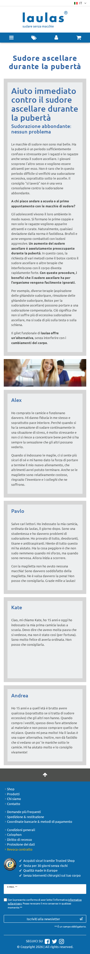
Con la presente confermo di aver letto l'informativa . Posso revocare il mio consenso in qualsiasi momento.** (45, 903)
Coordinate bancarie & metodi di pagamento (39, 821)
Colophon (14, 834)
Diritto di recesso (19, 839)
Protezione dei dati (21, 844)
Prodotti (13, 794)
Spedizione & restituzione (25, 817)
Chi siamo (14, 799)
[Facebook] (47, 941)
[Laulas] (45, 19)
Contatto (13, 804)
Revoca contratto (19, 849)
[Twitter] (53, 941)
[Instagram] (61, 941)
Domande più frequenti (24, 812)
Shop (10, 789)
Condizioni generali (21, 830)
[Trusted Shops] (10, 864)
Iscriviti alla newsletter (43, 919)
